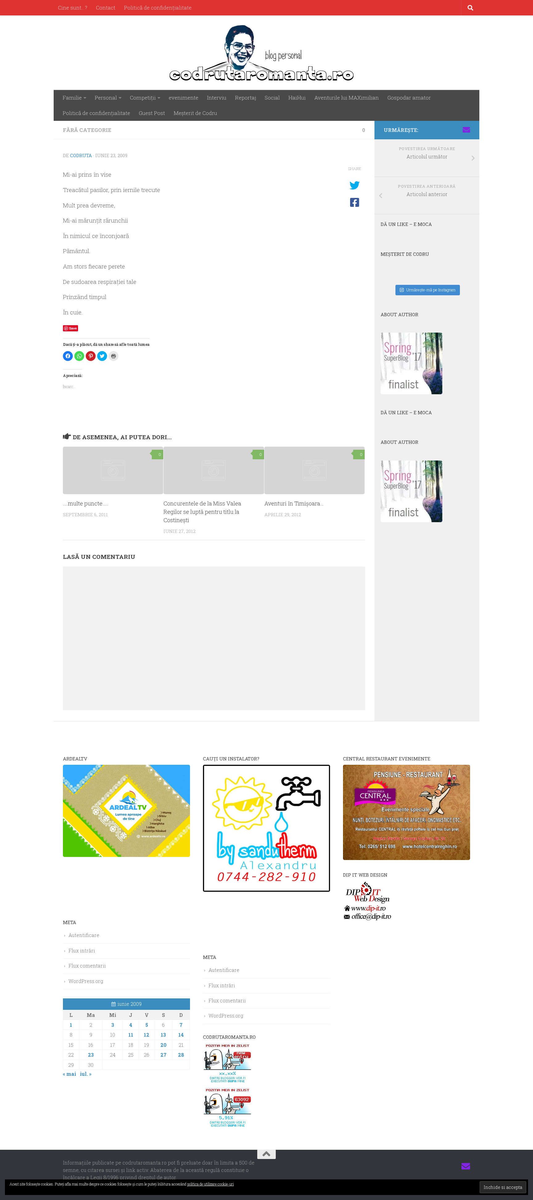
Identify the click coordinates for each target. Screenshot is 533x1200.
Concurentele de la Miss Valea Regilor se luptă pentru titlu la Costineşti (202, 512)
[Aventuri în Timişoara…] (314, 470)
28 (181, 1054)
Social (272, 97)
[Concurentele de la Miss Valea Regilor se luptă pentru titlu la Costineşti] (213, 470)
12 (146, 1034)
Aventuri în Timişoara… (294, 503)
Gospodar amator (409, 97)
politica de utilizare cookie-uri (210, 1184)
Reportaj (245, 97)
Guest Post (152, 113)
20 (163, 1045)
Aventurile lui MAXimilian (346, 97)
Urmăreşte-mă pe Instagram (431, 290)
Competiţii (143, 97)
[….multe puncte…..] (113, 470)
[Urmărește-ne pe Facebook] (427, 129)
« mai (69, 1074)
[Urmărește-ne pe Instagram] (436, 129)
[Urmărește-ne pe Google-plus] (456, 129)
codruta (81, 155)
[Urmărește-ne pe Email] (466, 129)
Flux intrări (81, 950)
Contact (105, 7)
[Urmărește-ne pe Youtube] (446, 129)
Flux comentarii (87, 965)
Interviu (216, 97)
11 (130, 1034)
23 (91, 1054)
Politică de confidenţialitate (158, 7)
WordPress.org (85, 981)
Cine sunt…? (72, 7)
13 (163, 1034)
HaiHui (297, 97)
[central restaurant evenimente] (406, 858)
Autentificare (83, 935)
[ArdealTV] (126, 855)
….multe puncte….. (86, 503)
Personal (106, 97)
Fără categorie (87, 129)
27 (163, 1054)
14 (181, 1034)
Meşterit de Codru (195, 113)
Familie (72, 97)
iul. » (86, 1074)
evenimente (183, 97)
